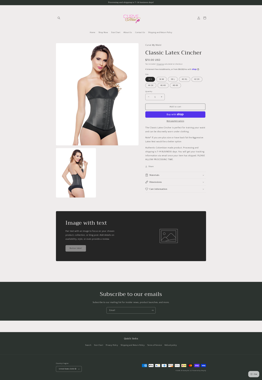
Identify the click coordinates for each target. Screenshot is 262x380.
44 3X (150, 85)
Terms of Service (154, 345)
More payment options (175, 121)
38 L (173, 79)
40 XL (184, 79)
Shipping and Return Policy (133, 345)
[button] (59, 18)
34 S (150, 79)
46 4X (163, 85)
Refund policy (171, 345)
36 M (161, 79)
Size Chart (98, 345)
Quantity (148, 91)
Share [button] (151, 166)
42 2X (197, 79)
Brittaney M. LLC (186, 370)
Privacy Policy (112, 345)
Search (88, 345)
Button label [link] (76, 248)
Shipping (160, 64)
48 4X (175, 85)
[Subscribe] (152, 310)
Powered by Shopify (199, 370)
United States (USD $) (67, 369)
